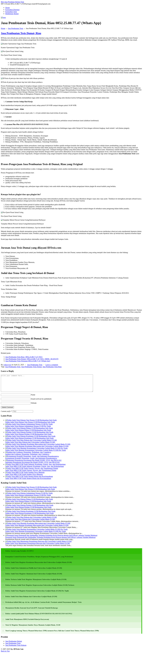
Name (33, 395)
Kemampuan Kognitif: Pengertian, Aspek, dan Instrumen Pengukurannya (31, 458)
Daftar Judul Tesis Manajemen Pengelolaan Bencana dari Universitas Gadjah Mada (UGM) (37, 543)
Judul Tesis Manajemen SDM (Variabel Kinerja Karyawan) (27, 619)
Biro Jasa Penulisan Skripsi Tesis (12, 2)
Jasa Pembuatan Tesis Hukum (15, 645)
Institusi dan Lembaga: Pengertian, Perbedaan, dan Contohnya (27, 454)
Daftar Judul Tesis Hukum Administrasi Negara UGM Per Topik (28, 426)
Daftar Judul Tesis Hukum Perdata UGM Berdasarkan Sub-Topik (28, 434)
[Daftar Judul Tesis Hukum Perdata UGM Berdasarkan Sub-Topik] (29, 432)
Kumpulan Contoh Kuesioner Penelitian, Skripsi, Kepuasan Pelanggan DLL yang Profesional (39, 557)
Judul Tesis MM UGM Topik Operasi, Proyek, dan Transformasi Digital (30, 470)
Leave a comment (51, 365)
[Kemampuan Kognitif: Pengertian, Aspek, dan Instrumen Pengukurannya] (32, 456)
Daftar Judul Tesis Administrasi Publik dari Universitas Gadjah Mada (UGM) (33, 568)
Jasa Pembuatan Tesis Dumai (31, 367)
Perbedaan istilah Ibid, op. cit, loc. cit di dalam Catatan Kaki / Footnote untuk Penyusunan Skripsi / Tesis (43, 602)
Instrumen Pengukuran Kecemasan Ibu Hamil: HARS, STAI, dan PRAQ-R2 (32, 462)
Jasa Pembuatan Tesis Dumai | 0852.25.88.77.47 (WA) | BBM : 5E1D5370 (31, 359)
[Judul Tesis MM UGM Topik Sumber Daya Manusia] (24, 472)
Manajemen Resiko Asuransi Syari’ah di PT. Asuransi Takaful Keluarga (31, 608)
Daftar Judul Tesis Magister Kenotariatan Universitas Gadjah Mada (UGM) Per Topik (35, 450)
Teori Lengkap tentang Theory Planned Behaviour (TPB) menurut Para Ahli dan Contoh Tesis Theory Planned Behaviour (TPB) (52, 631)
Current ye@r (6, 411)
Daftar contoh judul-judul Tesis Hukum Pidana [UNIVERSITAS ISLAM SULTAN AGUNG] (38, 613)
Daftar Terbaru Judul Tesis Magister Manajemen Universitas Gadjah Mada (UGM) (35, 579)
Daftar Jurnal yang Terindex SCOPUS (19, 551)
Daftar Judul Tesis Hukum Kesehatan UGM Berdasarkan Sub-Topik (29, 438)
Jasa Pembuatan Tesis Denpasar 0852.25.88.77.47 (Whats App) (27, 361)
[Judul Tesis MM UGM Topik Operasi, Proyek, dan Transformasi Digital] (31, 468)
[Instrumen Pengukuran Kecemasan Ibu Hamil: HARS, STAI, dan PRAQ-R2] (33, 460)
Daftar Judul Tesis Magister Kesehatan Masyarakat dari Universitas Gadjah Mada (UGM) (36, 446)
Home (3, 28)
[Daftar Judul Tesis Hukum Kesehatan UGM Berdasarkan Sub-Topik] (30, 436)
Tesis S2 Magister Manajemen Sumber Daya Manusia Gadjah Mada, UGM (32, 625)
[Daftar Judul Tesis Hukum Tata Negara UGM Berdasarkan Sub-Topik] (31, 420)
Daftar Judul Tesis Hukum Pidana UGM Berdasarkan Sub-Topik (28, 430)
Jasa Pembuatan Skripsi (13, 641)
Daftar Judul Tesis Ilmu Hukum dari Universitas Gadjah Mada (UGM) (30, 442)
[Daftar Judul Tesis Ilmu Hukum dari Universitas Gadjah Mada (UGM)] (31, 440)
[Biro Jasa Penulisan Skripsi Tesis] (3, 17)
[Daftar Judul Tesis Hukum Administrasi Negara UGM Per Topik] (29, 424)
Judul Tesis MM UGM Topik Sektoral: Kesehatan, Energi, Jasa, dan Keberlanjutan (34, 466)
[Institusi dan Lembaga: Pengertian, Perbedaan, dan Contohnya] (28, 452)
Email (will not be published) (41, 399)
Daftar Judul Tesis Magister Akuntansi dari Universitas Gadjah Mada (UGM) (33, 574)
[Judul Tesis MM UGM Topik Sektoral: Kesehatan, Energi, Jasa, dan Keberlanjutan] (35, 464)
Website (34, 403)
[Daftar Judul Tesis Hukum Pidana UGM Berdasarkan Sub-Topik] (29, 428)
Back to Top (5, 651)
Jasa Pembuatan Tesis (15, 28)
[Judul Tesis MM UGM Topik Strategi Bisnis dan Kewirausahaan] (29, 476)
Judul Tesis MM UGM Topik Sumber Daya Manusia (24, 474)
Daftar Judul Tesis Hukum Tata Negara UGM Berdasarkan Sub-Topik (30, 422)
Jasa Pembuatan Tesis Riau (52, 367)
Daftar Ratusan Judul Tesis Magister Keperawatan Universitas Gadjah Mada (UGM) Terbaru (39, 585)
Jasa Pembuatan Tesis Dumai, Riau (21, 33)
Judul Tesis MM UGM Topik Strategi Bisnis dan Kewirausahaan (28, 478)
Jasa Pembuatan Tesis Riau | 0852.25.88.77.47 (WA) (23, 357)
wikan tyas (7, 365)
